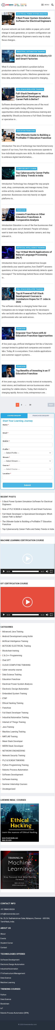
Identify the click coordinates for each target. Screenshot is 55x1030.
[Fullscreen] (51, 571)
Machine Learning (8, 982)
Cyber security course (26, 169)
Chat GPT (6, 660)
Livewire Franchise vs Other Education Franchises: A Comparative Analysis (30, 217)
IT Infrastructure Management (13, 973)
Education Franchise (26, 131)
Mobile (6, 441)
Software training (10, 779)
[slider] (25, 571)
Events (3, 938)
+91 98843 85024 (8, 909)
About (3, 934)
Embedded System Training (14, 693)
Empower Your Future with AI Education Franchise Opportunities (34, 334)
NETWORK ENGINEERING (13, 751)
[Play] (4, 571)
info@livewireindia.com (10, 914)
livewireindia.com (30, 1024)
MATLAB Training (10, 736)
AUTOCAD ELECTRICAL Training (16, 646)
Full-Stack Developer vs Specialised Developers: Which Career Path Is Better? (32, 96)
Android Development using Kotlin (17, 636)
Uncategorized (8, 789)
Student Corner (7, 943)
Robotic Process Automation (15, 770)
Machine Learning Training (13, 731)
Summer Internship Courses (14, 784)
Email (5, 433)
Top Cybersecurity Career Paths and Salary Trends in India (32, 174)
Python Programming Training (15, 765)
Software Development (12, 774)
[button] (45, 5)
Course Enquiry (14, 416)
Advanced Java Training (12, 631)
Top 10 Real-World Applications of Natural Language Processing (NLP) (34, 255)
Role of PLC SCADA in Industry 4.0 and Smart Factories (33, 57)
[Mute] (47, 571)
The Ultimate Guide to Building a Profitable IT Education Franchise (33, 136)
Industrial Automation (9, 969)
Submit (27, 485)
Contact (4, 948)
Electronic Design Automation (15, 689)
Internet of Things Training (14, 722)
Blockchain (5, 1004)
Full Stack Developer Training (30, 89)
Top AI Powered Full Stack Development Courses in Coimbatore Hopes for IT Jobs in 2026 (33, 297)
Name (6, 425)
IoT (2, 1008)
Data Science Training (11, 674)
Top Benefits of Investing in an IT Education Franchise (33, 372)
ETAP (4, 698)
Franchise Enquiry (40, 416)
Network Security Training (13, 755)
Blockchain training (10, 651)
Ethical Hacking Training (12, 703)
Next (51, 405)
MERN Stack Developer (12, 746)
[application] (27, 559)
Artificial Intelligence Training (31, 248)
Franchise (21, 210)
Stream (6, 457)
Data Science (6, 978)
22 (30, 405)
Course (6, 465)
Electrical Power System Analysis (32, 14)
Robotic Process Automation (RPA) (15, 1013)
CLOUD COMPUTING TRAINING (16, 665)
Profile (6, 449)
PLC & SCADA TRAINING (13, 760)
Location (7, 474)
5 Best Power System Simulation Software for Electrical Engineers (33, 19)
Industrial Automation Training (31, 52)
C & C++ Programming (12, 655)
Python (3, 995)
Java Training (8, 727)
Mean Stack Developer (12, 741)
